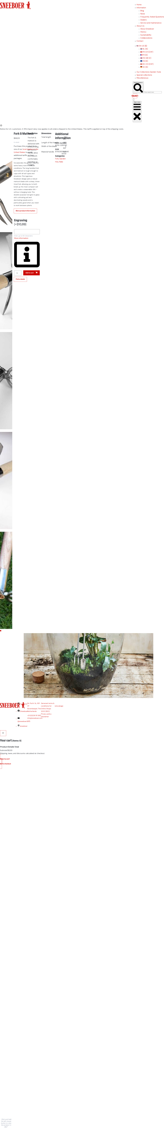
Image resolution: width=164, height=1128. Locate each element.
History (143, 32)
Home (139, 5)
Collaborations (146, 38)
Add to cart (30, 273)
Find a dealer (20, 279)
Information (141, 8)
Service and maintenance (150, 23)
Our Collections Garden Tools (149, 72)
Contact (140, 41)
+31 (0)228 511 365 (34, 715)
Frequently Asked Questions (152, 17)
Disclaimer (45, 717)
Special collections (144, 75)
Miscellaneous (142, 78)
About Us (140, 26)
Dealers (143, 20)
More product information (25, 211)
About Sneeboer (147, 29)
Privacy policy (46, 714)
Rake (61, 162)
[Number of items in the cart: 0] (133, 100)
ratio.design (59, 706)
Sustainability (145, 35)
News (142, 14)
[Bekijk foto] (6, 229)
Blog (142, 11)
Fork (57, 159)
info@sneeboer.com (34, 718)
